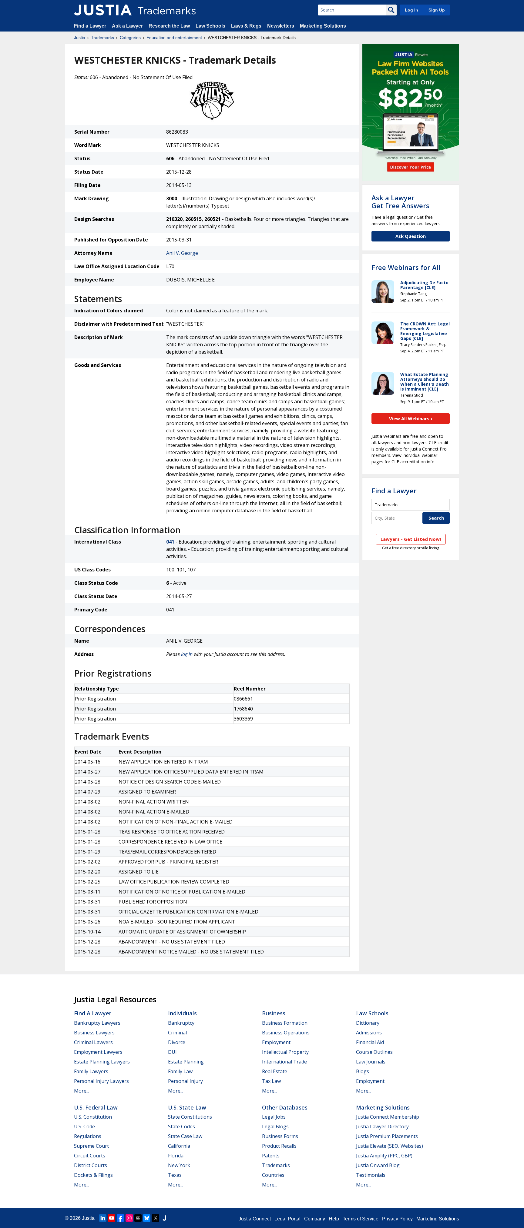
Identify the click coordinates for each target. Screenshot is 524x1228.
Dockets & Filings (93, 1175)
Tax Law (271, 1081)
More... (81, 1090)
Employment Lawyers (98, 1052)
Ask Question (410, 236)
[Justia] (103, 10)
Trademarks (102, 37)
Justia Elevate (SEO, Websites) (389, 1146)
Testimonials (370, 1175)
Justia (79, 37)
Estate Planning (186, 1061)
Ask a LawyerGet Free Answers (400, 201)
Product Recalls (279, 1146)
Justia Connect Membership (387, 1116)
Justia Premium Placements (387, 1136)
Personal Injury (185, 1081)
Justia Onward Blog (378, 1165)
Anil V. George (182, 253)
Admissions (369, 1032)
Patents (271, 1155)
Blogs (362, 1071)
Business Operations (286, 1032)
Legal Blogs (275, 1126)
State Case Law (185, 1136)
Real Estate (274, 1071)
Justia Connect (255, 1218)
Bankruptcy (181, 1023)
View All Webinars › (410, 418)
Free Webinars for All (405, 267)
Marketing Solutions (323, 25)
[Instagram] (129, 1218)
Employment (276, 1042)
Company (314, 1218)
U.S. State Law (187, 1107)
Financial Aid (370, 1042)
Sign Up (436, 10)
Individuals (182, 1013)
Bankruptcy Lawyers (97, 1023)
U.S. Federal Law (96, 1107)
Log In (411, 10)
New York (179, 1165)
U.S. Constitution (93, 1116)
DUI (172, 1052)
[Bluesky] (146, 1218)
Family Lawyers (91, 1071)
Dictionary (367, 1023)
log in (187, 654)
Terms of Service (360, 1218)
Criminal (177, 1032)
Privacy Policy (397, 1218)
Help (334, 1218)
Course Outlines (374, 1052)
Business (273, 1013)
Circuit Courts (89, 1155)
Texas (175, 1175)
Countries (273, 1175)
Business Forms (280, 1136)
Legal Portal (287, 1218)
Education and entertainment (174, 37)
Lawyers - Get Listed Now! (411, 539)
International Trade (284, 1061)
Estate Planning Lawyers (102, 1061)
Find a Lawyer (90, 25)
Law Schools (210, 25)
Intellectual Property (285, 1052)
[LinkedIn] (102, 1218)
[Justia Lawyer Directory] (164, 1218)
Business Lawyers (94, 1032)
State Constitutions (190, 1116)
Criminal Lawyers (93, 1042)
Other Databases (284, 1107)
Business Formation (284, 1023)
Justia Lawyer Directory (382, 1126)
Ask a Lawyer (127, 25)
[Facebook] (120, 1218)
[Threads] (138, 1218)
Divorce (176, 1042)
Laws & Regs (246, 25)
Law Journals (370, 1061)
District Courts (90, 1165)
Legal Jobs (274, 1116)
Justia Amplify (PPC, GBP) (384, 1155)
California (179, 1146)
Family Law (180, 1071)
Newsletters (280, 25)
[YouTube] (111, 1218)
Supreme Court (91, 1146)
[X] (155, 1218)
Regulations (87, 1136)
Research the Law (169, 25)
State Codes (181, 1126)
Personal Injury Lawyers (101, 1081)
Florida (175, 1155)
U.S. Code (84, 1126)
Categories (130, 37)
